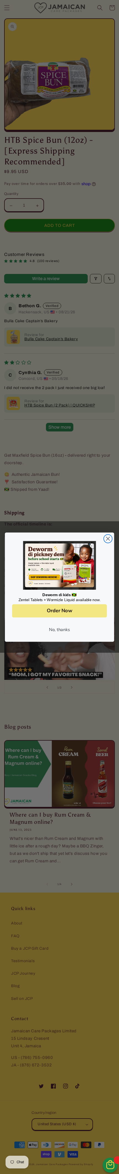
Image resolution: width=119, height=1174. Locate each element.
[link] (59, 565)
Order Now (59, 610)
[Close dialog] (108, 538)
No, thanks (59, 629)
